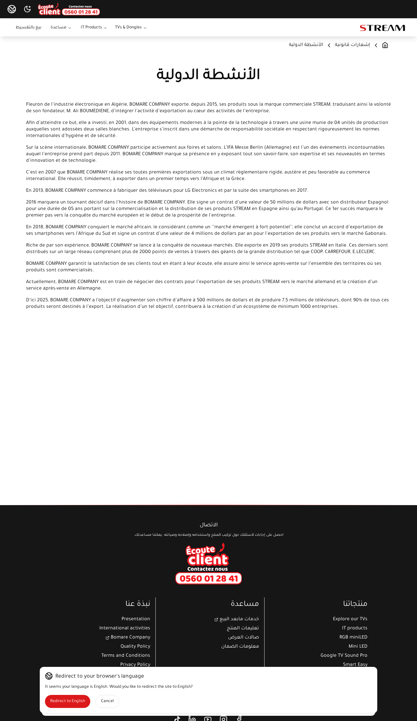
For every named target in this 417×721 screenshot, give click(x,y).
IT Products (91, 27)
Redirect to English (67, 701)
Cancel (107, 701)
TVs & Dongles (128, 27)
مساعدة (58, 27)
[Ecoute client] (208, 563)
